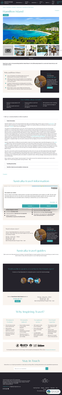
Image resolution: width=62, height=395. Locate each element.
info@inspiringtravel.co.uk (15, 386)
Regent (42, 387)
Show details (52, 202)
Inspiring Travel (36, 387)
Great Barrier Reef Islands (28, 7)
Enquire (6, 15)
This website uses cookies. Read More (45, 390)
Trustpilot (57, 10)
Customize (30, 205)
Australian (11, 126)
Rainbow (47, 387)
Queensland (19, 7)
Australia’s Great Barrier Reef (38, 136)
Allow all (48, 205)
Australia (14, 7)
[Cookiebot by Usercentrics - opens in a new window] (52, 188)
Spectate (52, 387)
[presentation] (61, 50)
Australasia (8, 7)
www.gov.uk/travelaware (50, 349)
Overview (31, 58)
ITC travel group (16, 379)
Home (4, 7)
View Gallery (31, 40)
